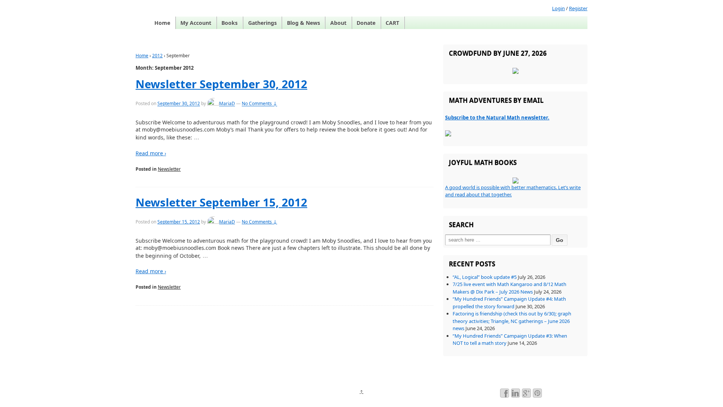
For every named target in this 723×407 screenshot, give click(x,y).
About (338, 22)
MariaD (227, 104)
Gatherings (262, 22)
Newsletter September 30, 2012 (221, 84)
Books (229, 22)
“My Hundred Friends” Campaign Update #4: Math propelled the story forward (509, 302)
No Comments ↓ (259, 104)
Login (558, 8)
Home (162, 22)
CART (392, 22)
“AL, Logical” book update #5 (485, 277)
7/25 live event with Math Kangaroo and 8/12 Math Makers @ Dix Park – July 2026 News (509, 288)
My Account (195, 22)
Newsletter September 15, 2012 (221, 202)
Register (578, 8)
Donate (366, 22)
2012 (157, 55)
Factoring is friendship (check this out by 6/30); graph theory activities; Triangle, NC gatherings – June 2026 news (512, 321)
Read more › (151, 153)
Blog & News (303, 22)
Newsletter (169, 169)
